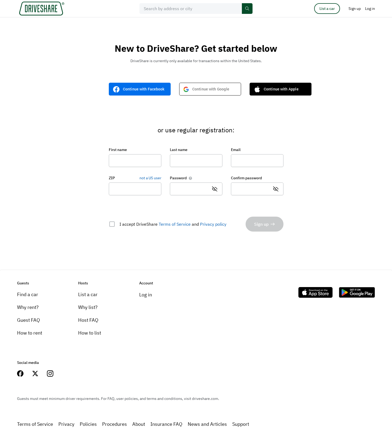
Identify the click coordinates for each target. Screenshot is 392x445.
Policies (88, 424)
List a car (327, 8)
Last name (178, 149)
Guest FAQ (28, 320)
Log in (145, 295)
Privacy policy (213, 224)
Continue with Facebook (144, 89)
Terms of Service (175, 224)
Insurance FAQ (166, 424)
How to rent (29, 333)
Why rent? (28, 307)
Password (178, 178)
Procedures (114, 424)
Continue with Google (210, 89)
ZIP (112, 178)
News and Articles (207, 424)
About (138, 424)
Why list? (88, 307)
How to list (89, 333)
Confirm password (246, 178)
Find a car (27, 294)
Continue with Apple (281, 89)
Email (236, 149)
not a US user (150, 178)
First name (118, 149)
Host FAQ (88, 320)
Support (240, 424)
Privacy (66, 424)
